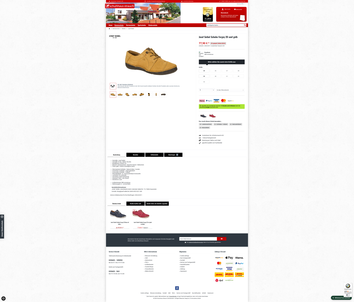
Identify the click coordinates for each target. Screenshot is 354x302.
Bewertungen (173, 155)
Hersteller (135, 155)
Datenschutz (148, 260)
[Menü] (351, 284)
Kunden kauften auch (135, 204)
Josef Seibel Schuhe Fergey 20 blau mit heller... (120, 223)
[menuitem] (240, 4)
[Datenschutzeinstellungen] (3, 298)
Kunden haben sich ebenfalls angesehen (157, 204)
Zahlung (182, 269)
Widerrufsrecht (149, 271)
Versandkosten (149, 269)
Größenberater (149, 264)
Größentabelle (154, 155)
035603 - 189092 (116, 260)
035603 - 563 (114, 271)
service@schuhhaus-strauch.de (238, 1)
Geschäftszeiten (185, 264)
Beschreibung (116, 155)
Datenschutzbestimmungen (196, 242)
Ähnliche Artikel (116, 204)
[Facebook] (177, 288)
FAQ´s (146, 262)
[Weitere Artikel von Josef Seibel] (114, 37)
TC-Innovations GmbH (195, 298)
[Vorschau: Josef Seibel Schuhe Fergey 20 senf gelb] (113, 94)
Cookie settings (184, 255)
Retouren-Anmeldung (151, 255)
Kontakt (182, 260)
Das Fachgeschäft (185, 258)
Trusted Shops (149, 266)
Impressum (183, 271)
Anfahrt (182, 266)
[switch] (348, 295)
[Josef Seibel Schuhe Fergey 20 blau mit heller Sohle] (119, 214)
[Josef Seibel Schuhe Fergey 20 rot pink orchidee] (142, 214)
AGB (146, 258)
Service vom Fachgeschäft (187, 262)
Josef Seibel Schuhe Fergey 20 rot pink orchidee (143, 223)
